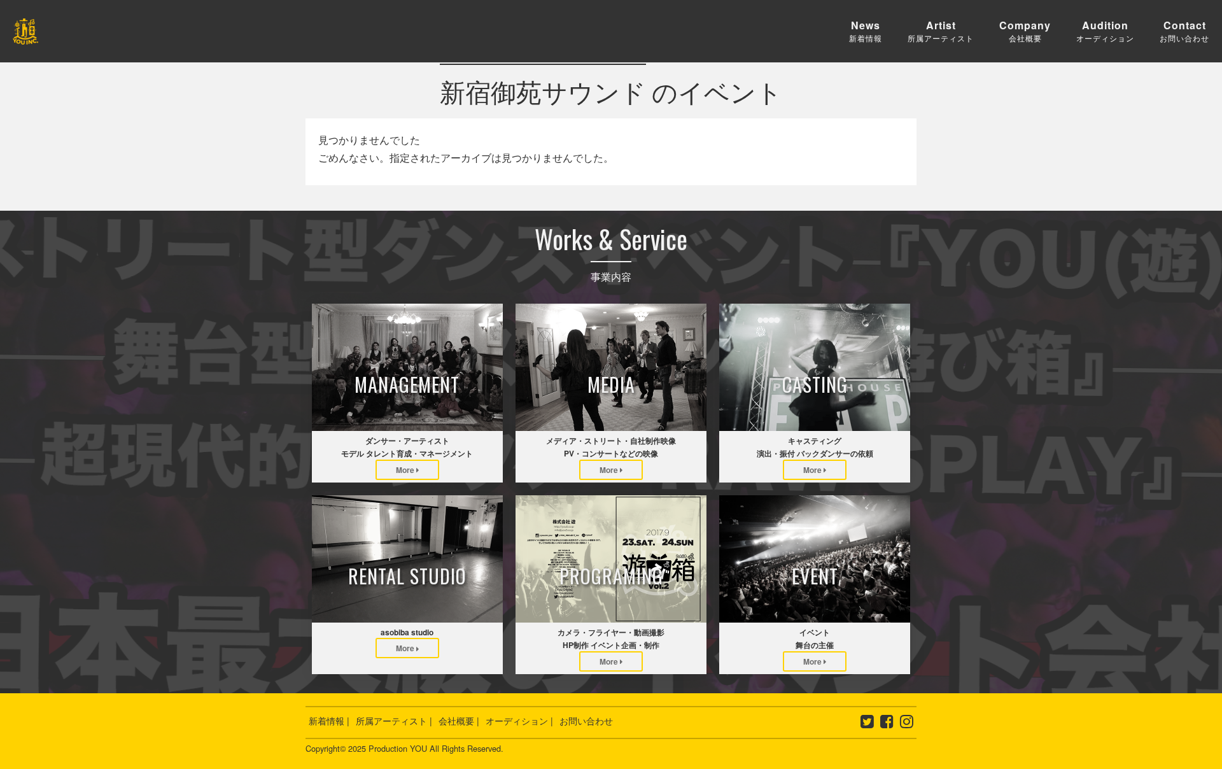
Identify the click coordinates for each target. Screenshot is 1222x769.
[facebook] (887, 723)
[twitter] (867, 723)
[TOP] (25, 35)
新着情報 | (329, 720)
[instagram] (906, 723)
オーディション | (519, 720)
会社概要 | (459, 720)
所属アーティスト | (394, 720)
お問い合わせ (586, 720)
